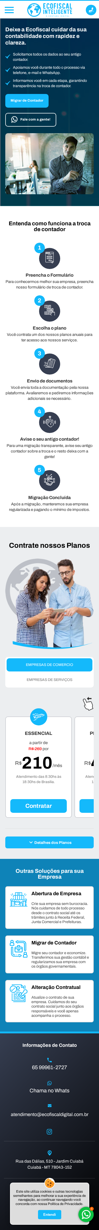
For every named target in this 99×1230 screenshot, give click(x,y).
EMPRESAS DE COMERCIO (49, 665)
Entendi (49, 1215)
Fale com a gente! (35, 119)
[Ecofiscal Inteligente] (49, 10)
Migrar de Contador (27, 100)
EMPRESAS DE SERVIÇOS (49, 680)
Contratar (38, 806)
